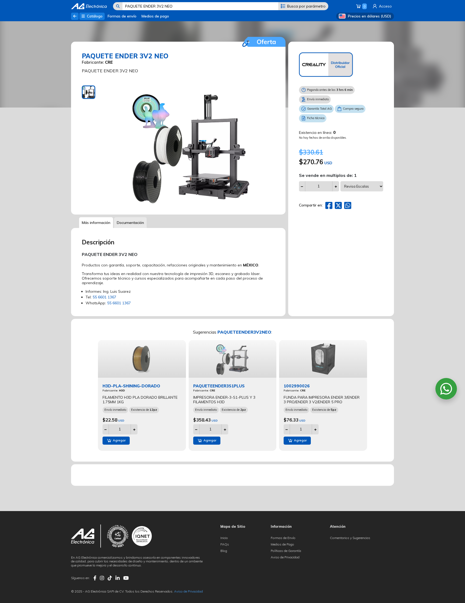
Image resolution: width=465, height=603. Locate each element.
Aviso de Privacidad (285, 557)
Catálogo (94, 16)
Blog (223, 551)
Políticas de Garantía (286, 551)
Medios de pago (155, 16)
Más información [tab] (96, 222)
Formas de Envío (283, 538)
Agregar (119, 440)
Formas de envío (122, 16)
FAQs (224, 544)
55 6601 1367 (104, 297)
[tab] (88, 92)
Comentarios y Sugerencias (350, 538)
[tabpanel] (190, 145)
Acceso (385, 6)
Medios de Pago (282, 544)
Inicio (224, 538)
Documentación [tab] (130, 222)
